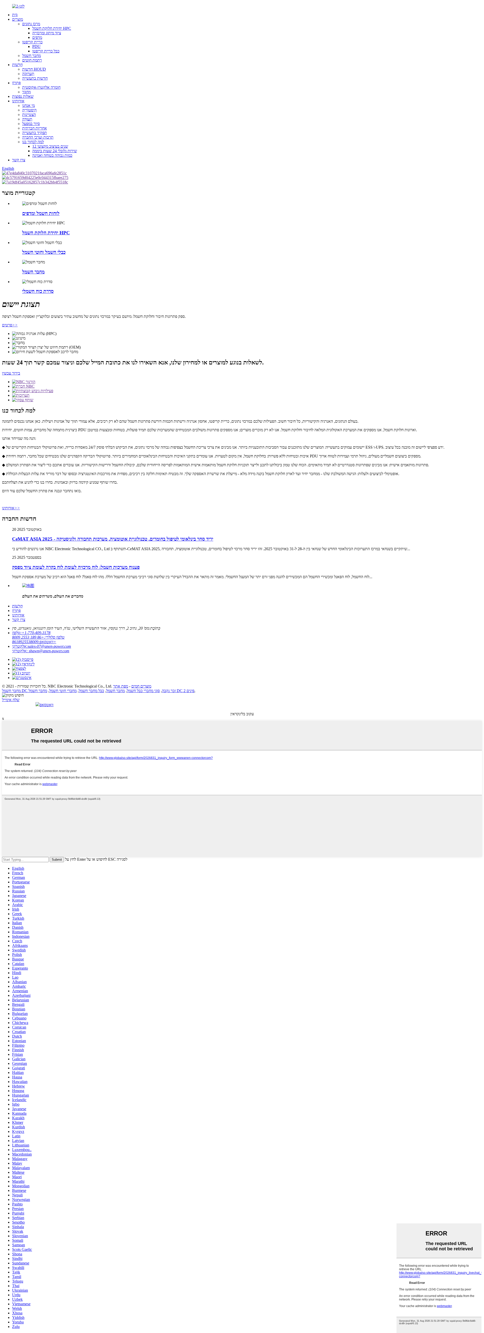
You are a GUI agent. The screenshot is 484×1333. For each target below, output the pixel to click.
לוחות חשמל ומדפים (40, 213)
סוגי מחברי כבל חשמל (143, 691)
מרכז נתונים (31, 24)
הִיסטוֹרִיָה (29, 110)
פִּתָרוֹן (16, 83)
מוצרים (17, 19)
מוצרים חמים (141, 686)
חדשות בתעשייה (35, 78)
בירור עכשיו (11, 373)
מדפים (37, 37)
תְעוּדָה (27, 119)
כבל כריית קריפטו (45, 51)
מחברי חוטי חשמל (63, 691)
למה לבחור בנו (33, 142)
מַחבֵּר (26, 92)
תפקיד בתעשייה (34, 133)
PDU (36, 46)
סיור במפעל (31, 123)
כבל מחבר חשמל (91, 691)
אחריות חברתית (34, 128)
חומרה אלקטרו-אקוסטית (41, 87)
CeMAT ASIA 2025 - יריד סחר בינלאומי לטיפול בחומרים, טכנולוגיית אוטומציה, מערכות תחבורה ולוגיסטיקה (112, 539)
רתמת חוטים (32, 60)
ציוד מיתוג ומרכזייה (46, 33)
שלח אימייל (10, 700)
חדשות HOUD (34, 69)
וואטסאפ (46, 705)
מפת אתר (120, 686)
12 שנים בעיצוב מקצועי (50, 146)
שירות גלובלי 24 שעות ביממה (54, 151)
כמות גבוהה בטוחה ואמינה (52, 155)
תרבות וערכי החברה (37, 137)
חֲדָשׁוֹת (17, 65)
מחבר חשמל (31, 55)
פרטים (10, 325)
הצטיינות (29, 114)
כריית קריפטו (32, 42)
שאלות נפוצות (23, 96)
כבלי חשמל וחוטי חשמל (44, 252)
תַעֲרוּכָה (28, 74)
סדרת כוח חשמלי (38, 291)
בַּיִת (15, 15)
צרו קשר (18, 160)
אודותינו (18, 101)
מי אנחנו (28, 105)
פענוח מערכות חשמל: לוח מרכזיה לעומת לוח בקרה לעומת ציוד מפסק (76, 567)
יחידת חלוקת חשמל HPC (51, 28)
